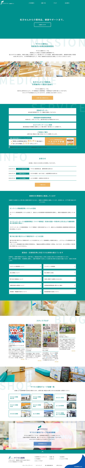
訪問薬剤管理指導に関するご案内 (53, 285)
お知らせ (52, 458)
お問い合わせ (59, 465)
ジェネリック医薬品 (49, 266)
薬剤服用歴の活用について (51, 291)
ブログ (55, 3)
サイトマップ (39, 465)
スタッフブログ (39, 460)
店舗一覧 (43, 3)
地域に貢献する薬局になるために (53, 279)
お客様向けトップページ (41, 456)
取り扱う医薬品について (16, 279)
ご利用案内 (31, 3)
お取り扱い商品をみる (42, 98)
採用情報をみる (42, 444)
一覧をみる (42, 184)
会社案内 (67, 3)
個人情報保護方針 (49, 465)
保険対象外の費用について (17, 285)
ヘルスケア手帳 (64, 458)
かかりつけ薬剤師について (17, 266)
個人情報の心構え (49, 273)
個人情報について (15, 273)
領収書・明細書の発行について (18, 291)
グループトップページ (27, 465)
